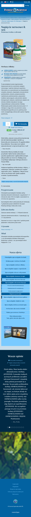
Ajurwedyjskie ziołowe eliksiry (15, 265)
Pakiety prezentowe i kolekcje (15, 312)
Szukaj (27, 5)
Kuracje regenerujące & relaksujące (12, 21)
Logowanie (16, 484)
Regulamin (15, 486)
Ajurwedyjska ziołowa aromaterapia (15, 305)
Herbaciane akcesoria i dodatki (15, 308)
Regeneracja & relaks (15, 294)
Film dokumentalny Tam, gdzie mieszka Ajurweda (15, 317)
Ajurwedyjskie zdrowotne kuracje (20, 19)
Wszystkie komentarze (16, 360)
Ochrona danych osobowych (15, 491)
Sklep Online (14, 17)
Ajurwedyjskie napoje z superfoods (15, 268)
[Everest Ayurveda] (16, 10)
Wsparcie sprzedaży (15, 489)
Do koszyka (22, 124)
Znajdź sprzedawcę (16, 127)
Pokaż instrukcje (6, 229)
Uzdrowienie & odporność (15, 291)
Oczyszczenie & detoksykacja (15, 285)
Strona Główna (5, 17)
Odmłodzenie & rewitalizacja (15, 288)
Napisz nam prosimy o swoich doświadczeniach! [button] (15, 181)
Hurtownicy (15, 494)
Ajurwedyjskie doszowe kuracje (15, 279)
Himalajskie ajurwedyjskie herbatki (15, 257)
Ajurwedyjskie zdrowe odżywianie (15, 272)
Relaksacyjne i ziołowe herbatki (15, 261)
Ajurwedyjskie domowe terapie (15, 276)
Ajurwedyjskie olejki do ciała (15, 301)
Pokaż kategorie (6, 118)
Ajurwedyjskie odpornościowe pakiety (15, 297)
